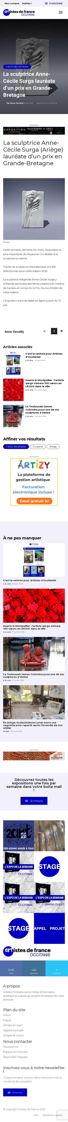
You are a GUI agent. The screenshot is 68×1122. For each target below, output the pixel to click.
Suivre (34, 961)
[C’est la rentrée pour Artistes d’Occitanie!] (13, 363)
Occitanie (38, 446)
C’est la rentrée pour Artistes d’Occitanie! (29, 580)
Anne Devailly (17, 103)
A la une (29, 360)
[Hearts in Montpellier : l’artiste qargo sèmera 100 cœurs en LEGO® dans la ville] (13, 390)
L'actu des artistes (17, 67)
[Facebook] (54, 331)
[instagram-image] (18, 835)
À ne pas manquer (22, 538)
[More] (61, 331)
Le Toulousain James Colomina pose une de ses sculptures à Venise (42, 409)
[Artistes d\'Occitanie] (20, 12)
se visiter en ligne (34, 300)
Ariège (53, 446)
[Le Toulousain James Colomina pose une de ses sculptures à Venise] (13, 416)
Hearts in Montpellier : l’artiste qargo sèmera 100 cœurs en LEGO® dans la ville (44, 383)
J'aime (11, 961)
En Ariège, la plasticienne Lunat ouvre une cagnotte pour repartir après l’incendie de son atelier (32, 725)
